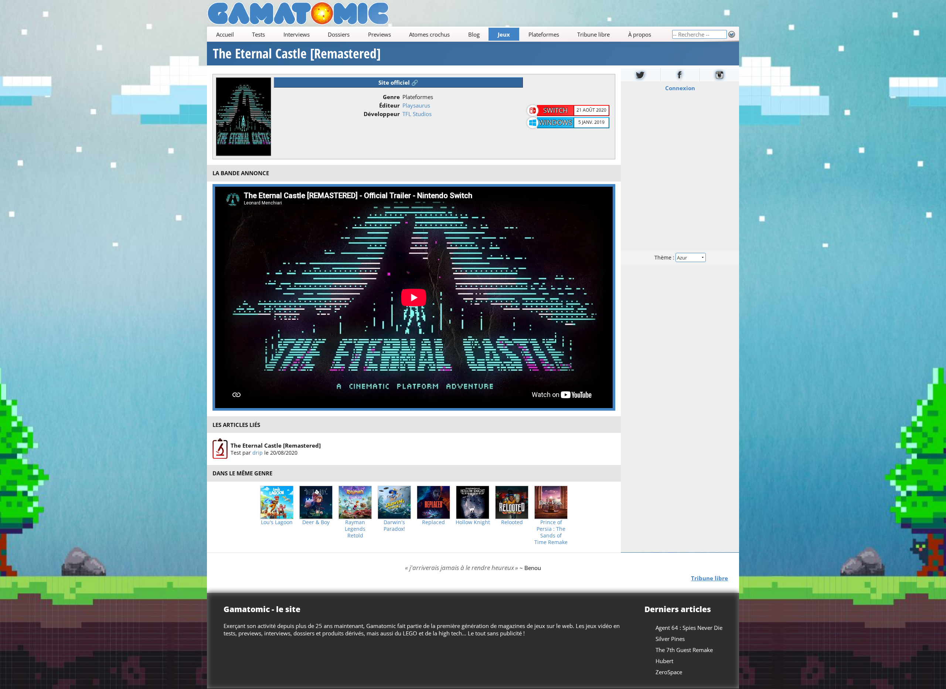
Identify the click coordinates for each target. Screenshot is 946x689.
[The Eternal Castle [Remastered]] (220, 448)
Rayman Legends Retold (355, 529)
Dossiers (339, 34)
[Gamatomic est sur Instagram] (719, 74)
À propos (639, 34)
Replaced (433, 522)
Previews (379, 34)
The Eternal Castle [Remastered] (297, 53)
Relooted (512, 522)
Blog (474, 34)
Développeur (382, 114)
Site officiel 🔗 (398, 82)
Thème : (665, 257)
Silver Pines (670, 638)
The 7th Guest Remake (684, 650)
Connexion (680, 88)
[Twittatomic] (640, 74)
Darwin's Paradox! (394, 525)
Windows (555, 122)
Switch (555, 110)
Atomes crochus (429, 34)
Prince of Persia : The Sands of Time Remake (551, 532)
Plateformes (543, 34)
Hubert (664, 661)
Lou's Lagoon (277, 522)
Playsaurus (416, 105)
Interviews (296, 34)
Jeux (504, 34)
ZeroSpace (669, 672)
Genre (391, 97)
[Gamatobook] (680, 74)
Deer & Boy (316, 522)
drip (257, 452)
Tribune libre (593, 34)
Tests (258, 34)
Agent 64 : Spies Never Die (689, 627)
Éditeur (389, 105)
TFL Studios (417, 114)
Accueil (225, 34)
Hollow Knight (473, 522)
